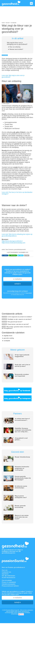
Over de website (7, 580)
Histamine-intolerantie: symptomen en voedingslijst (22, 468)
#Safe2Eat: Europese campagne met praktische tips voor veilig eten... (23, 430)
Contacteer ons (6, 572)
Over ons (4, 570)
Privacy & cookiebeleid (9, 582)
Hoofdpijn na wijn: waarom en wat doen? (20, 319)
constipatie (7, 340)
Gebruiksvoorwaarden (8, 584)
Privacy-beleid (29, 292)
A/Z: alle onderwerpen (8, 575)
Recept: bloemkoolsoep (22, 457)
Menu (31, 3)
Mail (27, 255)
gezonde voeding (9, 338)
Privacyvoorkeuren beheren (10, 586)
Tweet (21, 255)
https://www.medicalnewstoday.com (13, 243)
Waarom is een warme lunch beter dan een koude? (21, 517)
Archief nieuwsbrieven (8, 577)
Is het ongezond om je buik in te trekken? (20, 316)
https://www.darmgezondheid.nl (12, 241)
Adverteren (5, 574)
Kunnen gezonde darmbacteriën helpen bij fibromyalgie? (23, 478)
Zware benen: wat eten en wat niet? (18, 324)
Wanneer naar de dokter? (16, 49)
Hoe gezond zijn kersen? (15, 321)
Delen (5, 255)
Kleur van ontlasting (15, 47)
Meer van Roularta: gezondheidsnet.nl (13, 567)
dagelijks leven (8, 335)
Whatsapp (13, 255)
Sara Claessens (10, 249)
